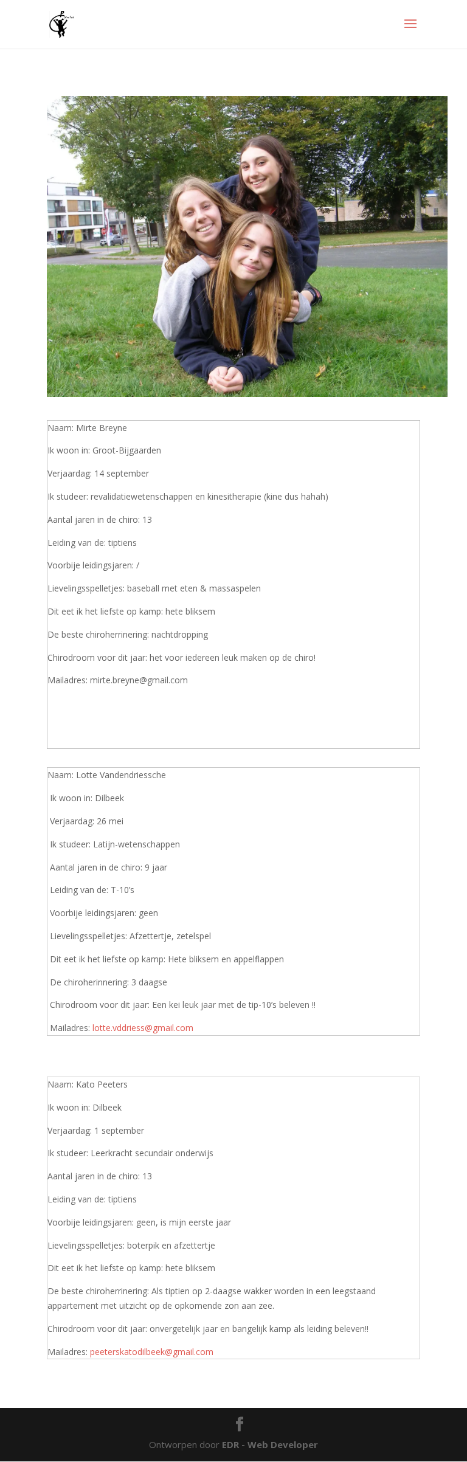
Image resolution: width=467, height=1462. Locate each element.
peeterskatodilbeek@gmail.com (151, 1351)
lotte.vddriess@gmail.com (142, 1027)
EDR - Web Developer (270, 1444)
